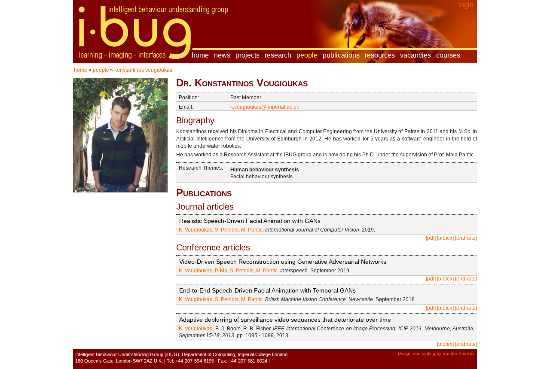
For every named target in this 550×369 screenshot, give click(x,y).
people (307, 55)
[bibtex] (445, 238)
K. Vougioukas (195, 230)
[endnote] (466, 238)
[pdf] (431, 238)
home (200, 55)
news (222, 55)
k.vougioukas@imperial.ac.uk (264, 107)
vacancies (415, 55)
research (278, 55)
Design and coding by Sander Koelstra (436, 353)
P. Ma (221, 271)
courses (448, 55)
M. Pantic (252, 230)
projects (247, 55)
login (466, 5)
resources (380, 55)
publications (341, 55)
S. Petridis (226, 230)
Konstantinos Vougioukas (143, 70)
